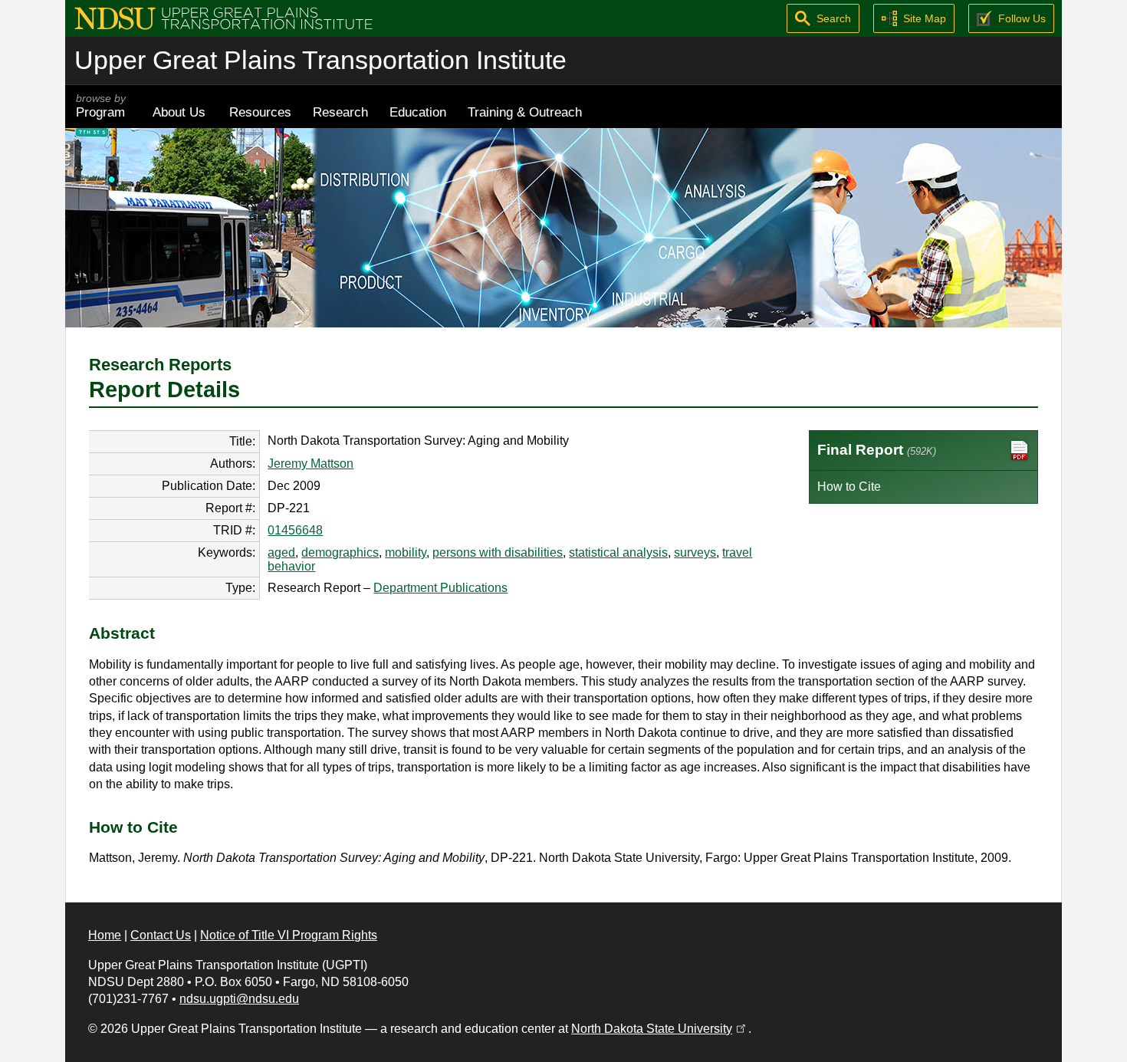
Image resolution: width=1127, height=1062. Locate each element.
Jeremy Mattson (310, 463)
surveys (695, 552)
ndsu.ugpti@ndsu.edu (239, 998)
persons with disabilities (497, 552)
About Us (179, 112)
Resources (260, 112)
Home (104, 935)
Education (417, 112)
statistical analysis (618, 552)
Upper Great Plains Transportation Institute (320, 60)
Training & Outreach (525, 112)
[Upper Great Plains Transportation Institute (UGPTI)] (223, 17)
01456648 (295, 530)
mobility (405, 552)
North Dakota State (659, 1028)
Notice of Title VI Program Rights (288, 935)
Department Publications (440, 587)
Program (101, 106)
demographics (340, 552)
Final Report (876, 450)
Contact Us (160, 935)
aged (281, 552)
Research (340, 112)
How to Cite (849, 486)
